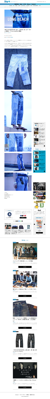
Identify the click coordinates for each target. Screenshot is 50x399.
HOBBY (16, 5)
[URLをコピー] (22, 221)
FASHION (10, 5)
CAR (13, 5)
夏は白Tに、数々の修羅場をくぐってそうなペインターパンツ (28, 231)
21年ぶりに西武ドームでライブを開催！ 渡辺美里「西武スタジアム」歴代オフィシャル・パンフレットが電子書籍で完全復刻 (42, 137)
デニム (10, 35)
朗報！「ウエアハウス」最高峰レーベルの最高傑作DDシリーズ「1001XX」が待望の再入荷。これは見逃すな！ (25, 319)
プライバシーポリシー (23, 394)
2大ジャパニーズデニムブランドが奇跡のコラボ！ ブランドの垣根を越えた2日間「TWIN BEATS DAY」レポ (15, 232)
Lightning (14, 242)
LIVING (19, 5)
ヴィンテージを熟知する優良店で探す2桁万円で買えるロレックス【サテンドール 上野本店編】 (42, 130)
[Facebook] (19, 221)
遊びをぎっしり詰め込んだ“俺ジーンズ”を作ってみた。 (25, 289)
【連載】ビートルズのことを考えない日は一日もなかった (24, 380)
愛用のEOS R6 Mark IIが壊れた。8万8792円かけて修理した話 (42, 140)
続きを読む (25, 327)
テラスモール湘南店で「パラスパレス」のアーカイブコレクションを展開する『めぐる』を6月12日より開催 (8, 232)
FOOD (31, 5)
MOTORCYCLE (23, 5)
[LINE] (20, 221)
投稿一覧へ (23, 217)
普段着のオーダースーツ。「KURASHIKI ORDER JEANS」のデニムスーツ (21, 231)
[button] (34, 145)
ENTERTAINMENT (35, 5)
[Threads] (17, 221)
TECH (40, 5)
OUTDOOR (27, 5)
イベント (8, 35)
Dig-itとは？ (17, 394)
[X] (45, 1)
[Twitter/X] (16, 221)
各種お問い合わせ (32, 394)
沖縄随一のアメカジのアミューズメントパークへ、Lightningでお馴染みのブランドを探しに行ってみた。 (42, 133)
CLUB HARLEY (37, 126)
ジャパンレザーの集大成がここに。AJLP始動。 (23, 261)
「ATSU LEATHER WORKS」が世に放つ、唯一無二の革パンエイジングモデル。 (25, 350)
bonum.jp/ (5, 198)
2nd (7, 37)
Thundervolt (41, 126)
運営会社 (27, 394)
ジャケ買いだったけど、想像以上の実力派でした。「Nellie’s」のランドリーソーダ (42, 144)
